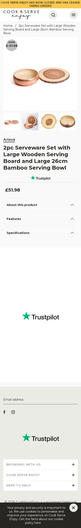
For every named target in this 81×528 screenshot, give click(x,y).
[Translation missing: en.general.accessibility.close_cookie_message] (73, 508)
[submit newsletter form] (76, 400)
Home (8, 26)
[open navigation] (73, 15)
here (44, 523)
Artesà (9, 140)
